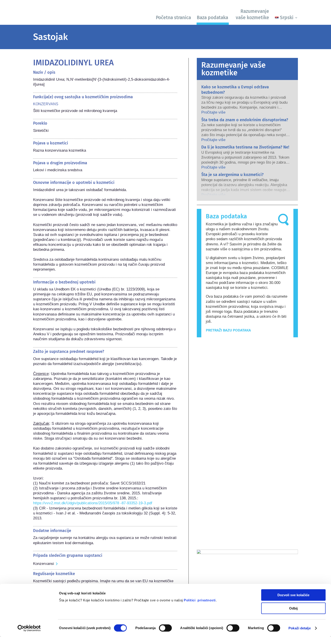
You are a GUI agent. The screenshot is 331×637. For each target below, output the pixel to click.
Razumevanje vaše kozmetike (252, 14)
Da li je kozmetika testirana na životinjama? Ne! (245, 147)
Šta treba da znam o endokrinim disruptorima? (244, 119)
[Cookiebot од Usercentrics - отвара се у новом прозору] (29, 628)
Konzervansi (43, 564)
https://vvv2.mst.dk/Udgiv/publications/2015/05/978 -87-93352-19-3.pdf (92, 503)
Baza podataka (212, 18)
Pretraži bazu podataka (228, 330)
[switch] (165, 628)
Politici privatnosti (200, 600)
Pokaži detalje (299, 628)
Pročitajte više (213, 112)
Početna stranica (173, 18)
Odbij (293, 608)
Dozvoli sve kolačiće (293, 595)
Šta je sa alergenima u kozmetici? (232, 174)
